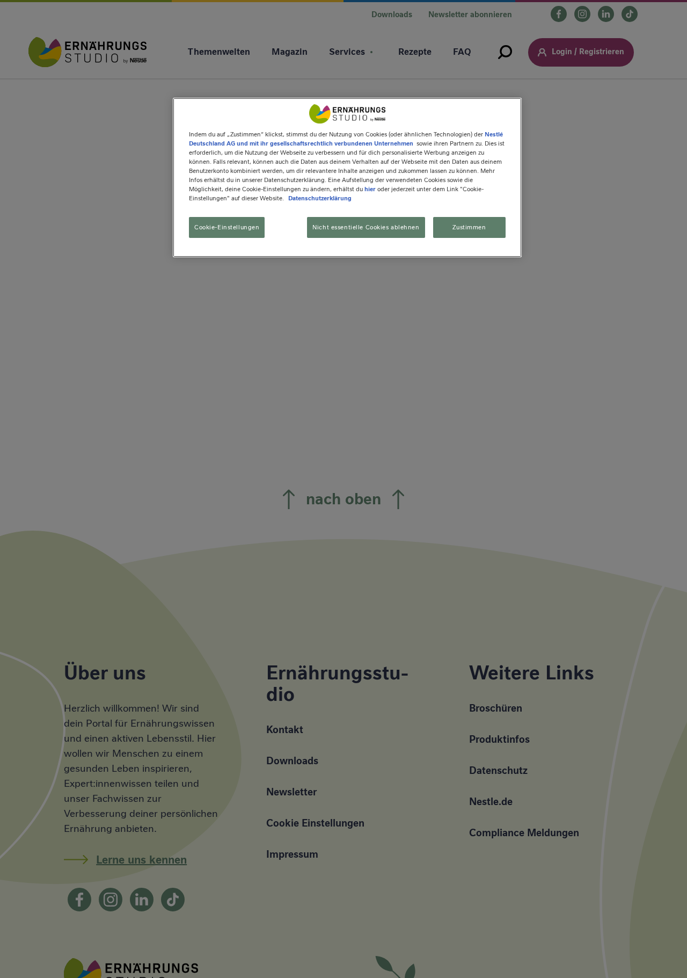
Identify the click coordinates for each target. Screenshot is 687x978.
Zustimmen (469, 227)
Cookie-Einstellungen (226, 227)
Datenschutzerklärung (320, 198)
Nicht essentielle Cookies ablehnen (365, 227)
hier (370, 189)
